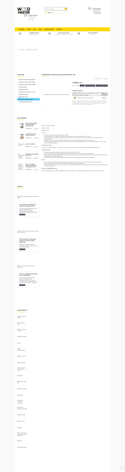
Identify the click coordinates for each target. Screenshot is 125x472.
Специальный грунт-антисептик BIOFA (30, 134)
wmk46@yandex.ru (97, 11)
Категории (22, 49)
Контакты (59, 29)
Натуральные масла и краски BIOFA (27, 82)
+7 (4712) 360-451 (96, 9)
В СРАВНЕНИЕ (105, 78)
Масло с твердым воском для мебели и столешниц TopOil (31, 165)
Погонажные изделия (23, 94)
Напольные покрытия (23, 89)
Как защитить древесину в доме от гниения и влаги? (27, 205)
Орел (52, 12)
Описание (44, 125)
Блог (34, 29)
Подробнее (36, 128)
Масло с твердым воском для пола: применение (28, 274)
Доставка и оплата (49, 29)
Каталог (29, 29)
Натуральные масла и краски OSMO (27, 79)
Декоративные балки (23, 96)
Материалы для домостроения (31, 49)
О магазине (21, 29)
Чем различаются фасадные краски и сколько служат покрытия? (27, 240)
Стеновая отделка (23, 86)
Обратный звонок (97, 13)
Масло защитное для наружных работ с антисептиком (31, 125)
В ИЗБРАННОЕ (97, 78)
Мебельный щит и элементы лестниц (27, 91)
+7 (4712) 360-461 (96, 8)
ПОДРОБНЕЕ (22, 214)
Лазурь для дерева (30, 144)
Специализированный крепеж (25, 101)
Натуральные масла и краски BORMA (27, 84)
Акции (40, 29)
